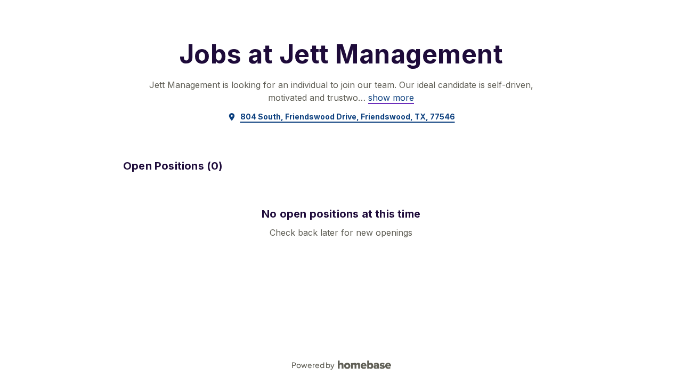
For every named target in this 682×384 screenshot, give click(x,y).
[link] (391, 97)
